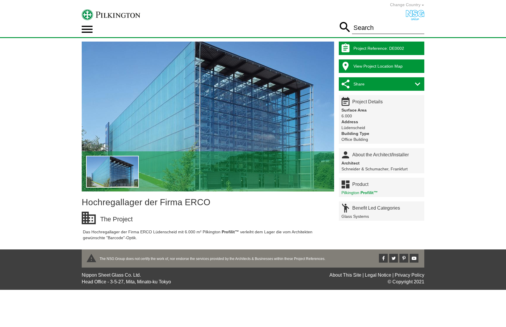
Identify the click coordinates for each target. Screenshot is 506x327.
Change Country (406, 4)
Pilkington (359, 192)
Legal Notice (378, 275)
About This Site (345, 275)
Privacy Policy (409, 275)
